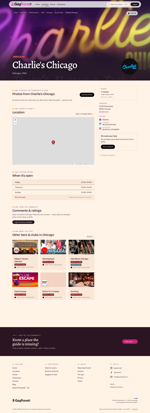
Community (61, 4)
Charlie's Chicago (72, 12)
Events (52, 4)
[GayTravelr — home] (21, 400)
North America (34, 12)
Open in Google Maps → (85, 114)
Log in (135, 4)
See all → (90, 236)
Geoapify (91, 164)
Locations (45, 4)
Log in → (113, 384)
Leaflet (71, 164)
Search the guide (20, 388)
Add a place (130, 341)
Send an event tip (51, 371)
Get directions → (104, 112)
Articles (15, 381)
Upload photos (87, 95)
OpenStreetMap (79, 164)
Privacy (80, 378)
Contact (81, 371)
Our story (135, 409)
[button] (53, 142)
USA (42, 12)
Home (37, 4)
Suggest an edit (51, 375)
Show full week (20, 197)
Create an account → (117, 387)
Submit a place (51, 368)
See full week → (107, 97)
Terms (80, 381)
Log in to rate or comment (23, 222)
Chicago (49, 12)
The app (81, 375)
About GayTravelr (84, 368)
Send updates (108, 147)
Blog (14, 384)
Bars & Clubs (59, 12)
